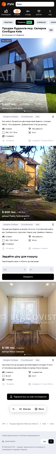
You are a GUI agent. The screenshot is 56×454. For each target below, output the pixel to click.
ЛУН (4, 424)
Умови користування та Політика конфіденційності (21, 435)
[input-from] (14, 269)
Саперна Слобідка (10, 117)
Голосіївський (27, 117)
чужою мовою (10, 441)
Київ (37, 117)
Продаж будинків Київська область (24, 424)
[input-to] (41, 269)
